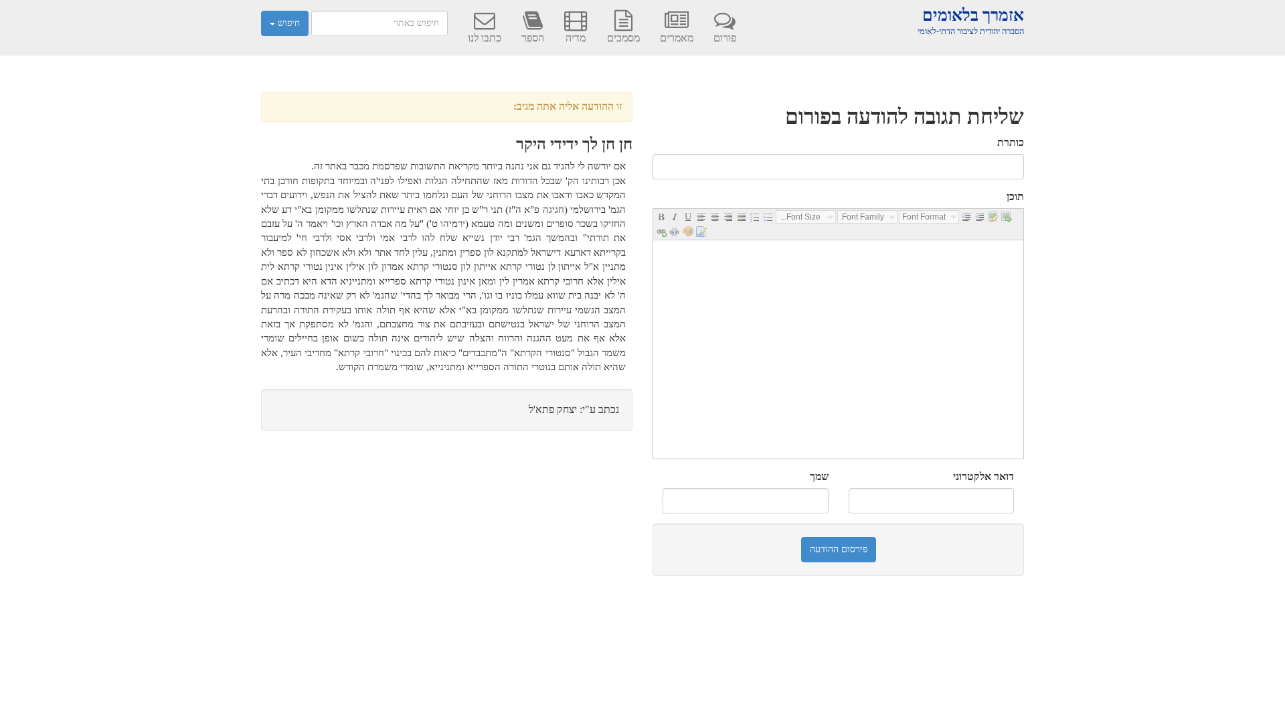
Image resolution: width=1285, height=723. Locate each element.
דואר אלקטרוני (983, 476)
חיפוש (287, 23)
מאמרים (676, 38)
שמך (819, 476)
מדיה (576, 38)
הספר (532, 38)
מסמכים (623, 38)
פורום (724, 38)
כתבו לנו (484, 38)
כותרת (1010, 142)
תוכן (1015, 196)
